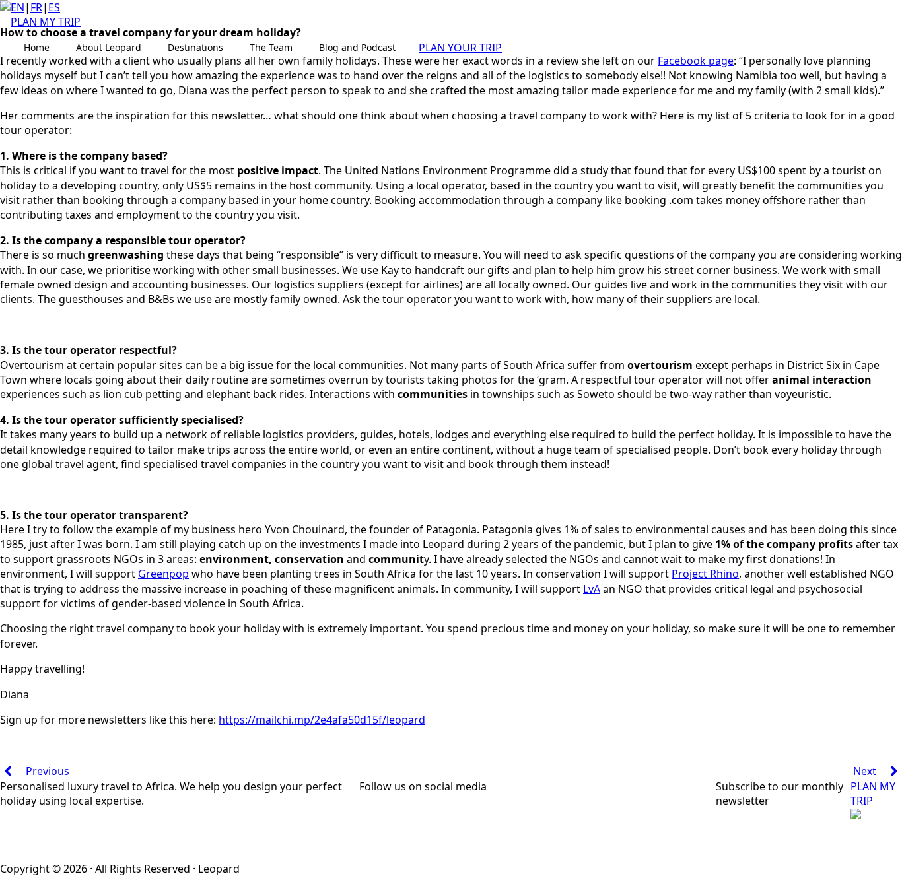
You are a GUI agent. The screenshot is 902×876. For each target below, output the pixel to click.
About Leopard (108, 47)
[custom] (385, 819)
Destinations (195, 47)
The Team (271, 47)
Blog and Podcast (357, 47)
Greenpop (163, 573)
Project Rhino (705, 573)
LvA (591, 589)
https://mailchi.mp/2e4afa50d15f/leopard (322, 719)
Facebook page (696, 60)
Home (37, 47)
